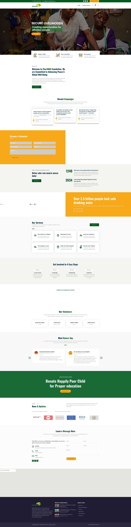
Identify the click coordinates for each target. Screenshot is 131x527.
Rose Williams (39, 322)
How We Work (81, 513)
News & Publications (82, 507)
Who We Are (81, 511)
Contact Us (80, 515)
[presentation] (29, 358)
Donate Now (66, 391)
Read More (36, 86)
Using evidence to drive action (66, 514)
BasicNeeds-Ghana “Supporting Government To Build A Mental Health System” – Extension (87, 111)
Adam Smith (91, 322)
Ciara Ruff (57, 322)
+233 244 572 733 (37, 1)
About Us (80, 505)
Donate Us (78, 209)
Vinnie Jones (74, 322)
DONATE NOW (94, 1)
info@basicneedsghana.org (49, 1)
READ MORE (36, 33)
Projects (80, 509)
